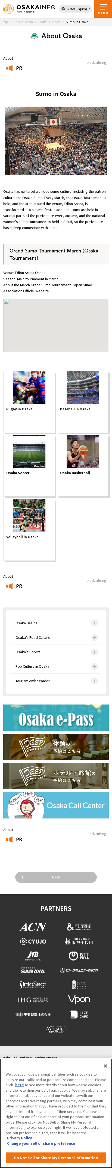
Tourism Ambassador (32, 680)
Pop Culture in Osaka (32, 666)
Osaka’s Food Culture (32, 637)
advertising (98, 580)
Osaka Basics (26, 622)
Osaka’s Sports (28, 651)
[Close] (105, 1066)
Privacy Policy (19, 1137)
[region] (56, 1113)
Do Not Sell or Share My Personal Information (56, 1157)
